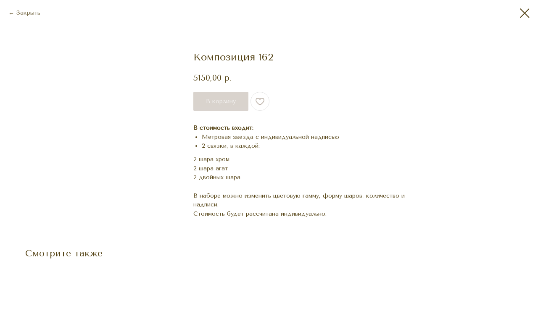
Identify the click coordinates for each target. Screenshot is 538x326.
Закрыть (28, 12)
